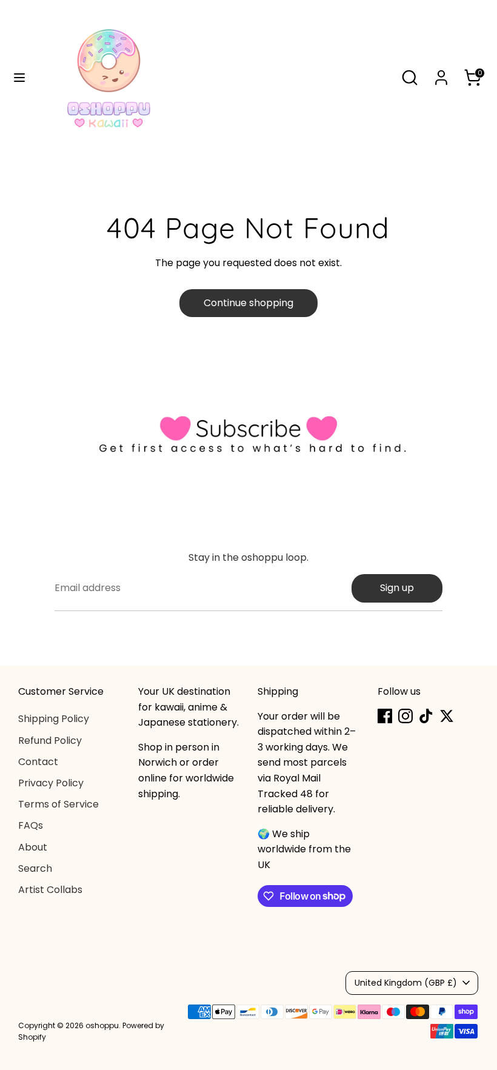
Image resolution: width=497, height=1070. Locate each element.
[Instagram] (405, 716)
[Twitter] (446, 716)
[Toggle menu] (19, 77)
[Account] (441, 73)
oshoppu (102, 1025)
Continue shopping (248, 303)
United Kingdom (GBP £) (406, 983)
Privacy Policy (51, 783)
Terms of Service (58, 804)
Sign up (397, 588)
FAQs (30, 825)
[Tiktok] (426, 716)
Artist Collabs (50, 890)
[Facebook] (385, 716)
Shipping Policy (53, 719)
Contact (38, 762)
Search (35, 868)
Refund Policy (50, 740)
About (32, 847)
